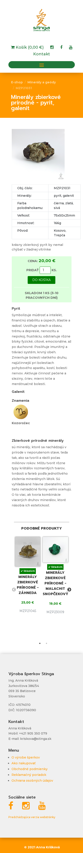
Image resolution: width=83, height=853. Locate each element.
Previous (14, 590)
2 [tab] (46, 643)
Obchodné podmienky (30, 769)
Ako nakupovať (24, 763)
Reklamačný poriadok (29, 775)
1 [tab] (40, 643)
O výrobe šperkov (26, 757)
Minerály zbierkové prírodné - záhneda (28, 585)
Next (69, 590)
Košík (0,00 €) (29, 48)
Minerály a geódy (41, 82)
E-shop (17, 82)
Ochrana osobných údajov (32, 781)
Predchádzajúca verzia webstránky (31, 817)
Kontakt (41, 54)
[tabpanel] (28, 577)
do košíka (41, 280)
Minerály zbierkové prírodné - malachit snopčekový (55, 583)
